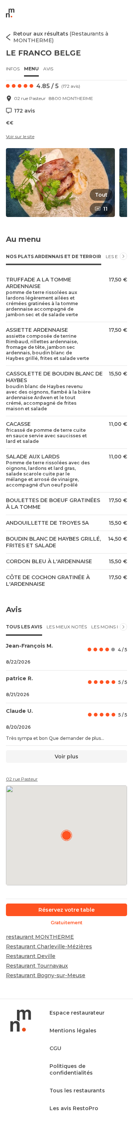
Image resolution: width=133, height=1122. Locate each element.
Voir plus (66, 756)
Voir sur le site (20, 136)
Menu (31, 68)
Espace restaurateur (77, 1012)
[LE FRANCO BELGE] (66, 835)
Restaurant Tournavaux (37, 965)
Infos (13, 68)
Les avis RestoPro (74, 1108)
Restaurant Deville (30, 956)
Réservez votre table (66, 909)
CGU (55, 1048)
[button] (60, 182)
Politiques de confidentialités (71, 1069)
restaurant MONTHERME (40, 937)
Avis (48, 68)
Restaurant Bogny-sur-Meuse (45, 975)
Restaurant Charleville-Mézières (49, 946)
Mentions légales (73, 1030)
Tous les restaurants (77, 1090)
